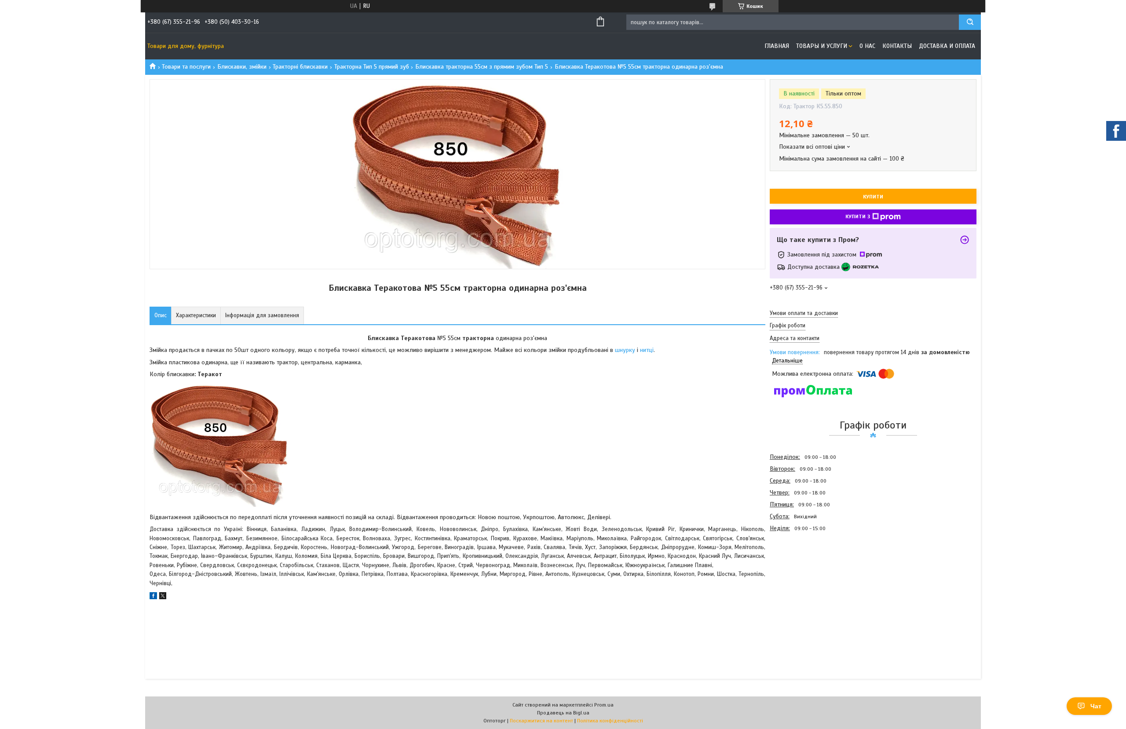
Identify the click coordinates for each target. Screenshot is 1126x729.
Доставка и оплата (947, 46)
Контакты (897, 46)
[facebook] (153, 597)
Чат (1095, 706)
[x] (162, 597)
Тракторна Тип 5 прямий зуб (371, 66)
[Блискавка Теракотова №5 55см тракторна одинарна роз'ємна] (801, 582)
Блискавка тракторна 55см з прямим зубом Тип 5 (481, 66)
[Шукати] (970, 22)
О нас (867, 46)
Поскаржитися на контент (541, 721)
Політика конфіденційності (610, 721)
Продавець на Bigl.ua (563, 713)
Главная (776, 46)
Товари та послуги (186, 66)
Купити (873, 197)
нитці (647, 350)
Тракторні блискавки (300, 66)
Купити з (857, 216)
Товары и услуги (821, 46)
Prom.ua (604, 705)
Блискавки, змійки (242, 66)
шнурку (626, 350)
